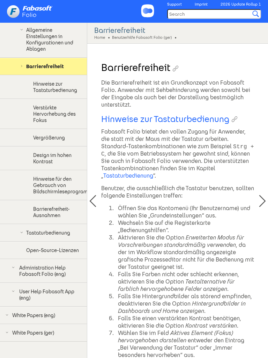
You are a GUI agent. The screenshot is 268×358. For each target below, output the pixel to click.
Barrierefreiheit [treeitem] (45, 66)
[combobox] (214, 14)
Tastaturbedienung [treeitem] (48, 233)
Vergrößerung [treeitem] (49, 138)
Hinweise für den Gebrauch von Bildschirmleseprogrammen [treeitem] (60, 185)
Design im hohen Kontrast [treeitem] (52, 158)
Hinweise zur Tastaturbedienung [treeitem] (55, 87)
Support (174, 4)
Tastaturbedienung (128, 175)
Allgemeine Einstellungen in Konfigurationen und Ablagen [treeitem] (49, 39)
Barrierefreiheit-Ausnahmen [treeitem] (51, 212)
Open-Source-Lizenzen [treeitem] (52, 250)
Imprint (201, 4)
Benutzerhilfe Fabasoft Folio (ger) (142, 37)
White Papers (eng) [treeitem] (33, 315)
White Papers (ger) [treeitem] (33, 333)
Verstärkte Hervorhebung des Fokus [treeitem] (54, 114)
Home (99, 37)
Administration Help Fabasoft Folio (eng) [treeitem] (42, 271)
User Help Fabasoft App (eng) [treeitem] (46, 294)
